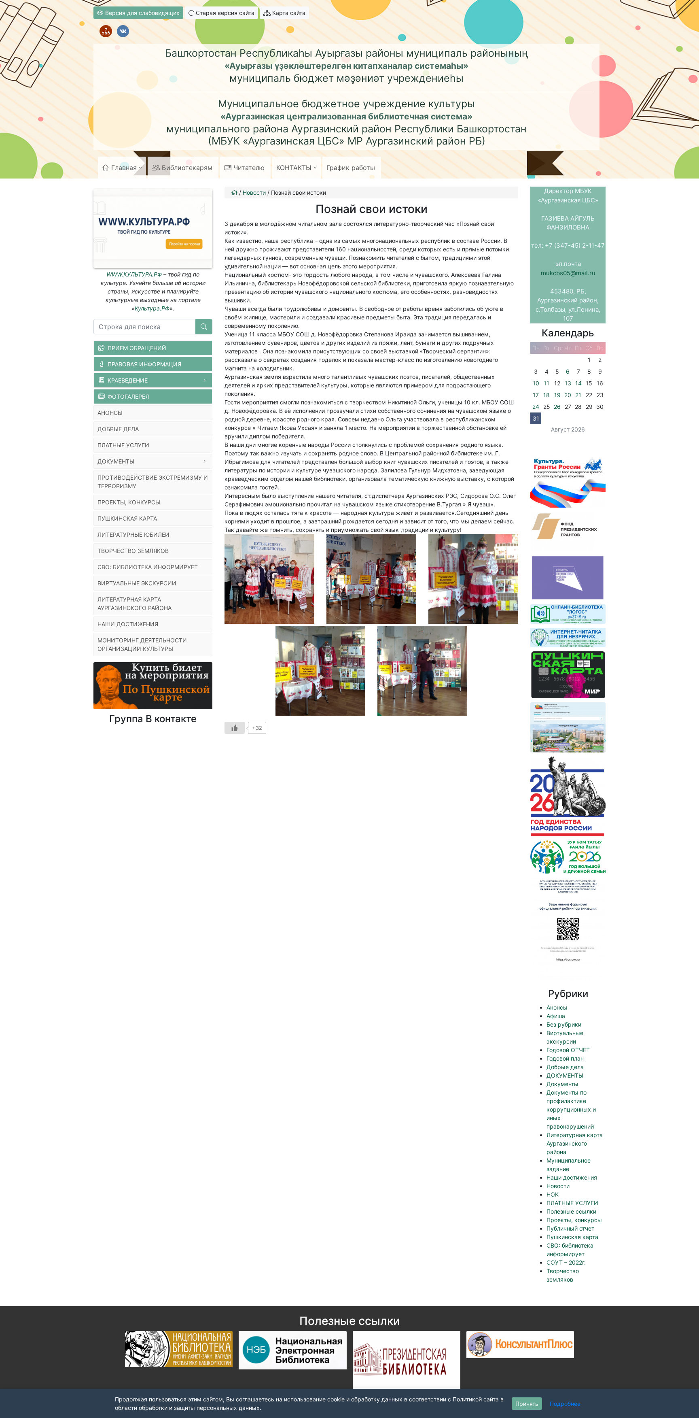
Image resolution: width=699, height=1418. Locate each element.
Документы (562, 1083)
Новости (558, 1185)
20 (567, 394)
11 (546, 383)
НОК (552, 1194)
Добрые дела (565, 1066)
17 (536, 394)
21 (578, 394)
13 (568, 383)
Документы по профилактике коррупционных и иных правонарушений (571, 1109)
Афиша (555, 1015)
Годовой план (565, 1058)
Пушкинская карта (572, 1236)
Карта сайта (288, 12)
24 (535, 406)
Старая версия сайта (224, 12)
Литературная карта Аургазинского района (574, 1143)
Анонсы (557, 1007)
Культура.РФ (152, 308)
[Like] (235, 728)
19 (557, 394)
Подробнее (565, 1403)
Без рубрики (563, 1024)
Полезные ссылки (571, 1211)
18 (546, 394)
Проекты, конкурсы (574, 1219)
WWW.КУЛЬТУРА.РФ (134, 274)
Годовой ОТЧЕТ (568, 1049)
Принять (526, 1403)
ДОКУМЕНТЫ (564, 1075)
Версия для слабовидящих (142, 12)
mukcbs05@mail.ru (568, 273)
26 (557, 406)
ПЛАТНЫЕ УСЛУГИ (572, 1202)
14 (578, 383)
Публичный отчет (570, 1228)
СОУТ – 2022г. (566, 1262)
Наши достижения (571, 1177)
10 (536, 383)
